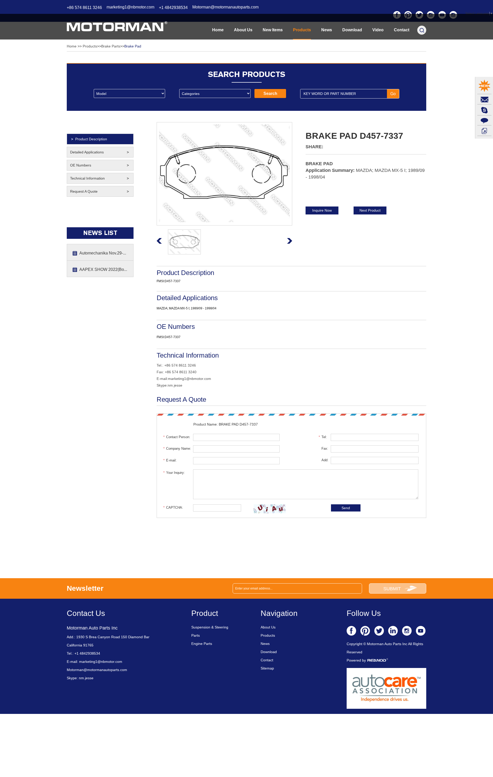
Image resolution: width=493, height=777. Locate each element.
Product (204, 613)
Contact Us (86, 613)
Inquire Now (322, 210)
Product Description (91, 139)
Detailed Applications (87, 152)
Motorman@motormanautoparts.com (225, 7)
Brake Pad (132, 46)
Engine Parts (201, 644)
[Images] (224, 173)
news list (100, 233)
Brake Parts (110, 46)
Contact (401, 30)
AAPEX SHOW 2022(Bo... (103, 269)
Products (302, 30)
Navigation (279, 613)
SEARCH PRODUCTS (246, 74)
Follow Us (364, 613)
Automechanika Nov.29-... (102, 253)
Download (352, 30)
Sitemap (267, 668)
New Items (273, 30)
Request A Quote (84, 191)
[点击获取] (270, 509)
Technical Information (87, 178)
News (326, 30)
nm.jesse (175, 385)
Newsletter (85, 588)
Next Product (370, 210)
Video (378, 30)
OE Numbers (80, 165)
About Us (243, 30)
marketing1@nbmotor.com (130, 7)
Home (218, 30)
